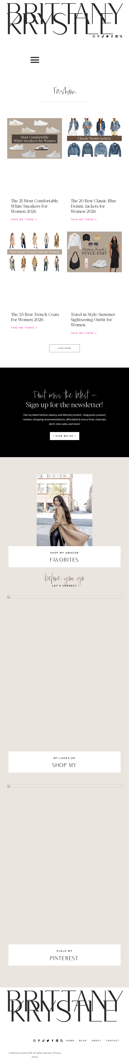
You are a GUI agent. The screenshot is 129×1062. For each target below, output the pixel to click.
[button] (35, 60)
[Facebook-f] (112, 36)
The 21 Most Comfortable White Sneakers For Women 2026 (34, 205)
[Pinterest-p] (98, 36)
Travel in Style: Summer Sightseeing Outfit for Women (93, 319)
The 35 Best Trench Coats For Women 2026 (35, 316)
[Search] (121, 36)
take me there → (24, 219)
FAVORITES (64, 560)
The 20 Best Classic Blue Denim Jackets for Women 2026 (93, 205)
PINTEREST (64, 959)
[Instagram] (94, 36)
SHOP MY (64, 766)
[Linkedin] (116, 36)
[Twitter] (107, 36)
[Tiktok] (103, 36)
